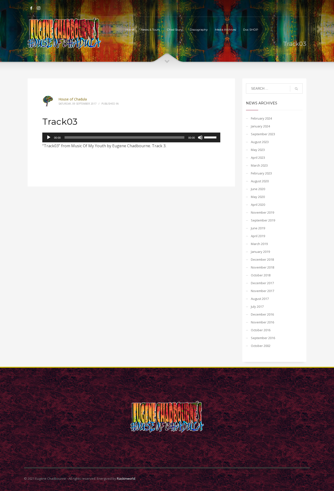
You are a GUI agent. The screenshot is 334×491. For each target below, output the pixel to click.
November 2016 (262, 322)
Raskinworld (126, 478)
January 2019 (260, 251)
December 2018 (262, 259)
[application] (131, 137)
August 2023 (260, 142)
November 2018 (262, 267)
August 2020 (260, 181)
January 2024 (260, 126)
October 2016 (260, 330)
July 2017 (257, 306)
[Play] (48, 137)
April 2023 (258, 157)
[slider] (211, 137)
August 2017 (260, 298)
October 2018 (260, 275)
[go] (296, 89)
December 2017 (262, 283)
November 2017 (262, 291)
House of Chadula (72, 99)
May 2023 (258, 149)
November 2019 (262, 212)
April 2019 (258, 236)
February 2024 (261, 118)
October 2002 (260, 346)
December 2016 (262, 314)
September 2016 (263, 338)
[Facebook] (31, 8)
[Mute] (200, 137)
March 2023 (259, 165)
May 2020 (258, 197)
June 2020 (258, 189)
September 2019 (263, 220)
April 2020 (258, 204)
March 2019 (259, 244)
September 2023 (263, 134)
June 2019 (258, 228)
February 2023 (261, 173)
